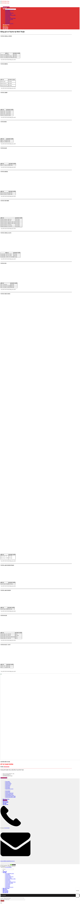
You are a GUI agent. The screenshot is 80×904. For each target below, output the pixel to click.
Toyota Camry (8, 11)
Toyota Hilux (7, 16)
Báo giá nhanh (5, 27)
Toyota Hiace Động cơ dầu (10, 15)
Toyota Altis (7, 10)
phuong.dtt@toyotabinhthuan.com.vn (7, 861)
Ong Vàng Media (8, 867)
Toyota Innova (8, 17)
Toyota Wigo (7, 22)
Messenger (77, 897)
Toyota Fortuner (8, 14)
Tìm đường (77, 890)
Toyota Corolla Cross (9, 13)
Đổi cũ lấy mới (5, 28)
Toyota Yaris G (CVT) (9, 23)
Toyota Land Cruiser (9, 19)
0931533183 (6, 827)
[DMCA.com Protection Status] (13, 865)
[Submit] (3, 870)
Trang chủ (5, 7)
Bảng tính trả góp (6, 24)
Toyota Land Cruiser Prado (10, 18)
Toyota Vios (7, 21)
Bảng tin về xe (5, 26)
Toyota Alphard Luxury (9, 9)
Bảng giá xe (5, 25)
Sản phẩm (5, 8)
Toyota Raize (7, 20)
